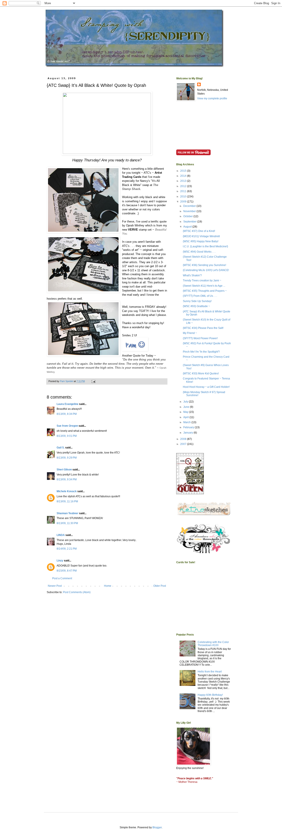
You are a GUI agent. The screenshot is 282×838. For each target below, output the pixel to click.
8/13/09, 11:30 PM (67, 523)
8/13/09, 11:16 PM (67, 501)
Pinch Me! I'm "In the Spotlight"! (201, 351)
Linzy (60, 560)
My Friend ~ (190, 333)
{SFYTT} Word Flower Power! (200, 338)
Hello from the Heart (210, 671)
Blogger (157, 827)
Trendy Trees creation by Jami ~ (202, 280)
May (186, 412)
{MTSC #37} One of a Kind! (199, 231)
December (190, 206)
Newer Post (55, 585)
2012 (183, 186)
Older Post (159, 585)
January (188, 432)
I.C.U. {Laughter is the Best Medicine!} (205, 246)
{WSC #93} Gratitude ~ (196, 306)
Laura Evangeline (67, 404)
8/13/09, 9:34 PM (67, 479)
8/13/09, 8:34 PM (67, 413)
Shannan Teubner (67, 513)
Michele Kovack (67, 491)
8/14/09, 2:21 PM (67, 548)
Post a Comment (62, 578)
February (189, 427)
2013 (183, 180)
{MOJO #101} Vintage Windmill (201, 236)
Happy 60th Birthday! (210, 694)
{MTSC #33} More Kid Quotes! (201, 373)
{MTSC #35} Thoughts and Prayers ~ (205, 290)
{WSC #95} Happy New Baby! (200, 241)
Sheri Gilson (64, 469)
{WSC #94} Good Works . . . (199, 251)
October (188, 216)
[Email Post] (93, 381)
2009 (183, 201)
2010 (183, 196)
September (190, 221)
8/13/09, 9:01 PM (67, 435)
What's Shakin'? (192, 275)
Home (107, 585)
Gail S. (61, 447)
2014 (183, 175)
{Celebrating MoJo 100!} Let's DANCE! (206, 270)
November (190, 211)
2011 (183, 191)
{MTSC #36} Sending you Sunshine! (204, 265)
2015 (183, 170)
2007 (183, 444)
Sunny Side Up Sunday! (197, 301)
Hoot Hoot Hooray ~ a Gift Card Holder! (206, 386)
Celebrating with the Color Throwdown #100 (213, 644)
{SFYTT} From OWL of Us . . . (200, 295)
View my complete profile (212, 98)
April (186, 417)
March (187, 422)
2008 (183, 439)
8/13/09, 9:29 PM (67, 457)
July (186, 401)
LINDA (61, 535)
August (187, 226)
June (186, 406)
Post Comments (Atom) (77, 592)
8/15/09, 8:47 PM (67, 570)
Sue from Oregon (67, 425)
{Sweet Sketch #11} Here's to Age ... (204, 285)
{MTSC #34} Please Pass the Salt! (203, 328)
